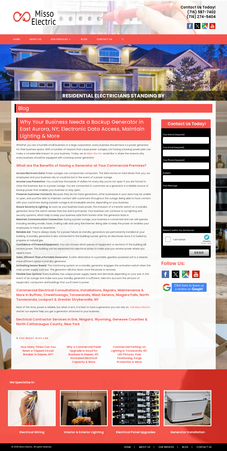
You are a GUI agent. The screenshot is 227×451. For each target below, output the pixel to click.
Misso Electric (94, 153)
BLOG (185, 447)
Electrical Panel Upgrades (135, 432)
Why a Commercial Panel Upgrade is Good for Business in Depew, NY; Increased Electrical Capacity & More (84, 354)
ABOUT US (144, 447)
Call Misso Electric (140, 307)
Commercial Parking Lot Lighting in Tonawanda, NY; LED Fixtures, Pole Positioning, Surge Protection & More (129, 354)
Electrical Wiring (31, 432)
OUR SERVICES (166, 447)
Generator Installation (187, 432)
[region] (113, 72)
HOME (127, 447)
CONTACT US (204, 447)
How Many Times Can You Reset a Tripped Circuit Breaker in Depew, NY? (38, 350)
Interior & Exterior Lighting (84, 432)
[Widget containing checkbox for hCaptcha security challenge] (188, 239)
